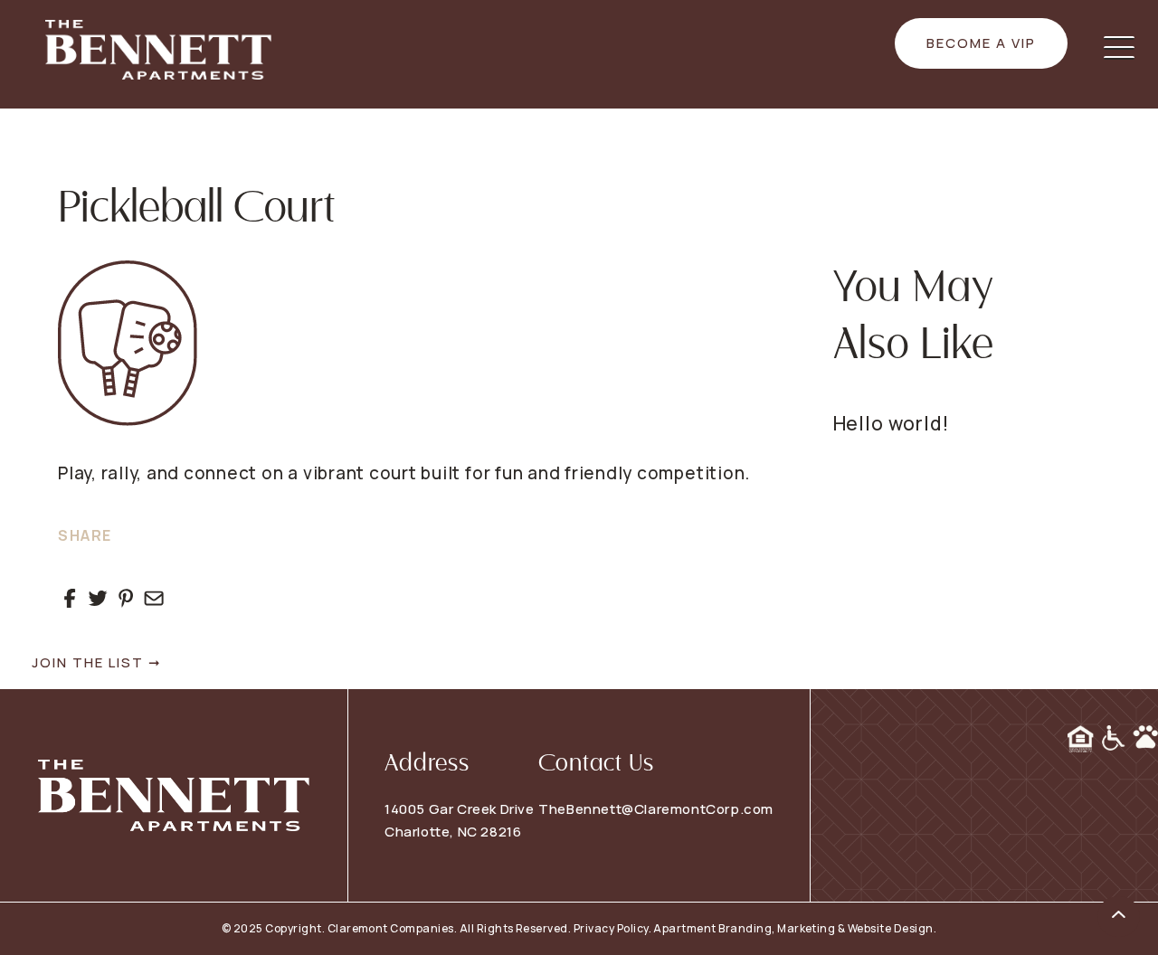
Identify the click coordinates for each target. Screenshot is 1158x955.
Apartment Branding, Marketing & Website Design (793, 928)
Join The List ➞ (97, 662)
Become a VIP (981, 42)
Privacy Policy (611, 928)
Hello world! (891, 423)
